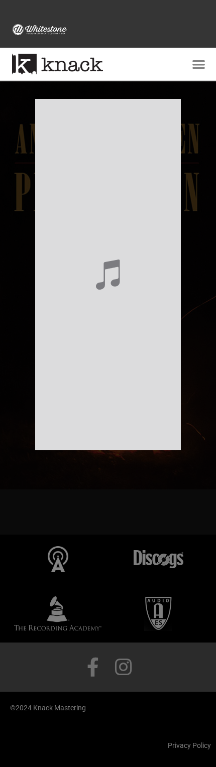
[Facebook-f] (92, 667)
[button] (198, 64)
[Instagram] (123, 667)
